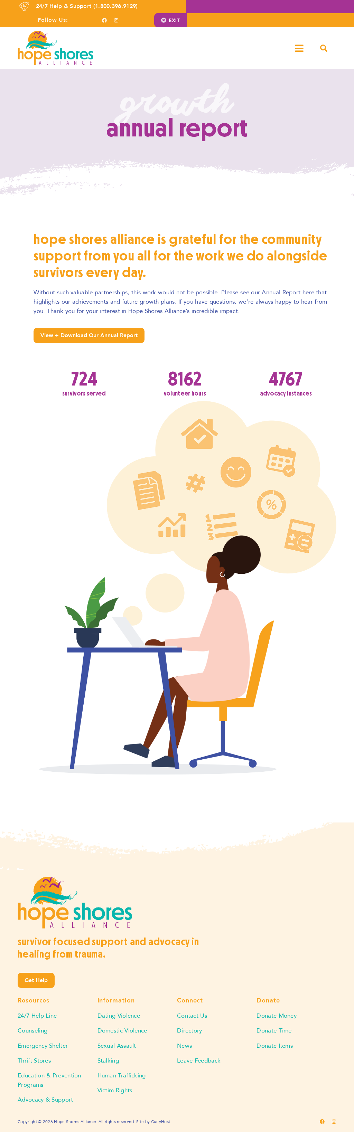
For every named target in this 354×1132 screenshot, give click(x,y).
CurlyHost (160, 1121)
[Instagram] (116, 20)
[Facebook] (104, 20)
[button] (304, 48)
